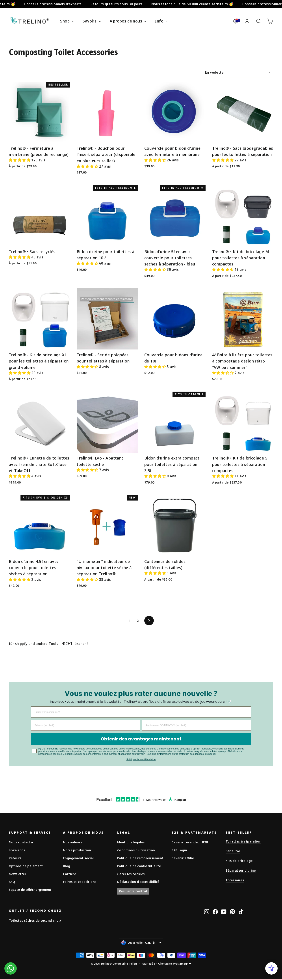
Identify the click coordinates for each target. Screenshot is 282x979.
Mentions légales (131, 842)
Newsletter (17, 874)
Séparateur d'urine (241, 870)
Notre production (77, 850)
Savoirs (90, 21)
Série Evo (233, 851)
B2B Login (179, 850)
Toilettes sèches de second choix (35, 920)
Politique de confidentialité (141, 759)
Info (159, 21)
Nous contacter (21, 842)
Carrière (69, 874)
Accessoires (235, 880)
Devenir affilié (182, 858)
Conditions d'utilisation (136, 850)
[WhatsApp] (10, 968)
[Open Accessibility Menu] (271, 968)
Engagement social (78, 858)
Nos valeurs (72, 842)
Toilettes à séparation (243, 841)
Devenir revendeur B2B (189, 842)
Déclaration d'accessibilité (138, 881)
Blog (66, 866)
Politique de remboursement (140, 858)
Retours (15, 858)
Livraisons (17, 850)
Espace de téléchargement (30, 889)
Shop (65, 21)
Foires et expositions (79, 881)
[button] (20, 160)
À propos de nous (126, 21)
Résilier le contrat (133, 891)
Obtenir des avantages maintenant (141, 739)
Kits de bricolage (239, 860)
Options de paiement (26, 866)
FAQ (12, 881)
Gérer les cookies (131, 874)
